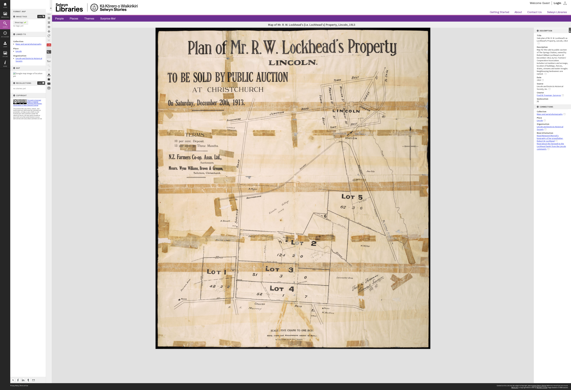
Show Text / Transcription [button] (49, 61)
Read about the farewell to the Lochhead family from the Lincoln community (551, 146)
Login (5, 47)
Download (49, 74)
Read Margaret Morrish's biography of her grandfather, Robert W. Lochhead (550, 138)
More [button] (5, 66)
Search (5, 27)
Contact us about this (49, 83)
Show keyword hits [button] (49, 66)
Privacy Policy (14, 386)
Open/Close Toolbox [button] (51, 5)
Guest (546, 3)
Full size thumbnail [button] (49, 18)
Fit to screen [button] (49, 22)
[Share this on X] (13, 378)
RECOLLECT (514, 388)
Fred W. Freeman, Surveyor (549, 95)
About (518, 12)
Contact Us (534, 12)
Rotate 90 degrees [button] (49, 36)
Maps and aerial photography (28, 44)
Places (74, 18)
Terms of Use (24, 386)
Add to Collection (49, 79)
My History (5, 37)
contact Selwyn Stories (539, 386)
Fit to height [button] (49, 31)
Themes (89, 18)
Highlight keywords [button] (49, 70)
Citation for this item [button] (49, 88)
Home (5, 7)
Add (40, 16)
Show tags (19, 22)
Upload (5, 56)
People (59, 18)
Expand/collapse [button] (570, 30)
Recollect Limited (542, 388)
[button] (49, 52)
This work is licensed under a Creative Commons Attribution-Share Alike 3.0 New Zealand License (27, 102)
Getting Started (499, 12)
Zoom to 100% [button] (49, 40)
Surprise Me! (108, 18)
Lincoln (19, 51)
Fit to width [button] (49, 27)
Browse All (5, 17)
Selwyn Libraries (557, 12)
